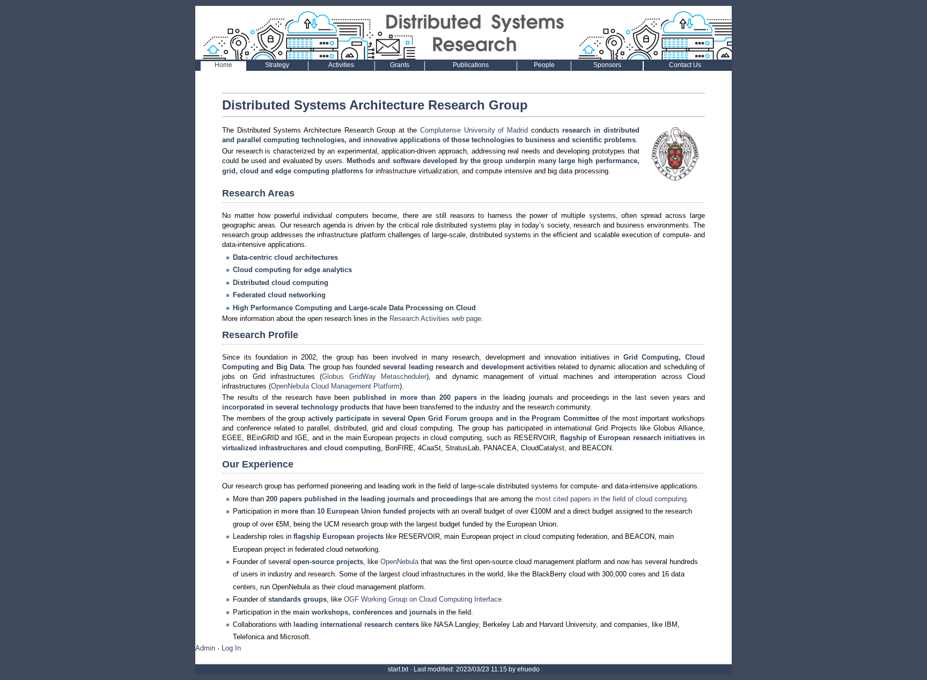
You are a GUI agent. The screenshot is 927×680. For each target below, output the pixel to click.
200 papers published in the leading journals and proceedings (369, 499)
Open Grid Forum (437, 418)
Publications (471, 65)
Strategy (277, 65)
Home (223, 65)
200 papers (458, 397)
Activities (341, 65)
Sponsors (607, 65)
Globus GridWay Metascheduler (374, 376)
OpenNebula (399, 562)
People (544, 65)
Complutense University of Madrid (474, 130)
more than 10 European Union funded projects (358, 511)
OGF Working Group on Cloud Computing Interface (423, 599)
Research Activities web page (435, 319)
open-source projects (328, 562)
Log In (231, 648)
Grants (399, 65)
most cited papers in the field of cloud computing (611, 499)
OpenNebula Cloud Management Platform (335, 386)
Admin (205, 648)
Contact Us (685, 65)
